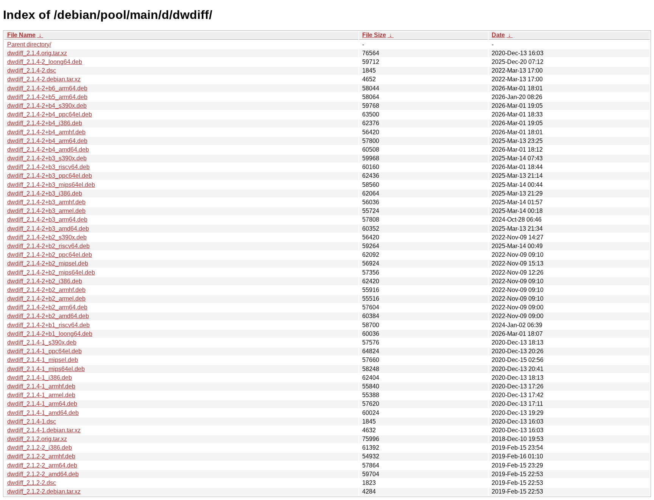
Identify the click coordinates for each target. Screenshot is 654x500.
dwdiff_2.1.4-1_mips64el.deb (46, 369)
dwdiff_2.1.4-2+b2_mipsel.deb (47, 263)
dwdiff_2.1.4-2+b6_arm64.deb (47, 88)
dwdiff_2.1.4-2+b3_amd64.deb (48, 228)
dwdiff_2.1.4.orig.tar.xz (37, 53)
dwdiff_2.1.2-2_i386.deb (39, 447)
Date (498, 35)
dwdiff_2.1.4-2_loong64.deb (44, 62)
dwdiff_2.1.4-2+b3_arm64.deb (47, 219)
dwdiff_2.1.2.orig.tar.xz (37, 439)
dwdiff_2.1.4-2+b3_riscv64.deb (48, 167)
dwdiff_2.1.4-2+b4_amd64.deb (48, 149)
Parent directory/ (29, 44)
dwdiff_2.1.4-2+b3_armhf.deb (46, 202)
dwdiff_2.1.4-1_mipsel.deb (42, 360)
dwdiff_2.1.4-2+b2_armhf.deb (46, 290)
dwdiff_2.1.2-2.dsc (31, 483)
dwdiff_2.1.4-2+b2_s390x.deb (47, 237)
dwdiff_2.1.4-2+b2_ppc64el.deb (49, 255)
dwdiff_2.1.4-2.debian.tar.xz (44, 79)
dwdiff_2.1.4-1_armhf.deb (41, 386)
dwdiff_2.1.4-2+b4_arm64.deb (47, 141)
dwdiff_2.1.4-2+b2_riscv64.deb (48, 246)
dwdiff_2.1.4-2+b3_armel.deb (46, 211)
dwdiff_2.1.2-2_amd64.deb (43, 474)
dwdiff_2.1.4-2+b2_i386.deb (44, 281)
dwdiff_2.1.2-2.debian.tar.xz (44, 491)
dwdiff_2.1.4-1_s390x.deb (41, 342)
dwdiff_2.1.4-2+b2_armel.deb (46, 298)
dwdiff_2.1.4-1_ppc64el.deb (44, 351)
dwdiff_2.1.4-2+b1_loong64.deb (49, 334)
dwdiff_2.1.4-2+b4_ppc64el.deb (49, 114)
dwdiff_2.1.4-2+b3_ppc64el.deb (49, 175)
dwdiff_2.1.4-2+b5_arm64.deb (47, 97)
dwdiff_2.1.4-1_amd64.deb (43, 413)
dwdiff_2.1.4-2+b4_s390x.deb (47, 105)
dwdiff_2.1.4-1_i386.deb (39, 377)
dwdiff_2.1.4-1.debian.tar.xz (44, 430)
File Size (374, 35)
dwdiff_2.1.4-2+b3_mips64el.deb (51, 185)
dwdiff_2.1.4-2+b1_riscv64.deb (48, 325)
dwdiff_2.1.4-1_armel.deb (41, 395)
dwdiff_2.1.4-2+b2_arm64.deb (47, 307)
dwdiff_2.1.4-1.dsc (31, 421)
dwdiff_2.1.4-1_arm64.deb (42, 404)
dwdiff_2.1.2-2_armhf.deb (41, 456)
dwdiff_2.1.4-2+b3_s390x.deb (47, 158)
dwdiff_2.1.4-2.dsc (31, 70)
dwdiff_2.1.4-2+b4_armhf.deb (46, 132)
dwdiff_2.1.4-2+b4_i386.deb (44, 123)
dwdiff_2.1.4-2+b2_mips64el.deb (51, 272)
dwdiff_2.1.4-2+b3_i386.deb (44, 193)
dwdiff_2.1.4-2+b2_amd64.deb (48, 316)
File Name (21, 35)
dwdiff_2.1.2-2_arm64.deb (42, 465)
